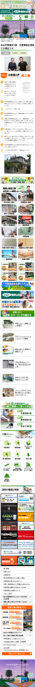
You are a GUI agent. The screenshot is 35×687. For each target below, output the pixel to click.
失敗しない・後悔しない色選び (23, 325)
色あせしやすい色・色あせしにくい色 (22, 379)
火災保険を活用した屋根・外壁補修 (15, 641)
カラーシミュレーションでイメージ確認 (23, 338)
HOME (3, 39)
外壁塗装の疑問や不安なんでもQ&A (15, 587)
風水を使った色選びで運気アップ (23, 350)
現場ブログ (7, 571)
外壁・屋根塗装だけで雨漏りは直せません (17, 584)
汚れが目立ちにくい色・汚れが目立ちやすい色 (23, 364)
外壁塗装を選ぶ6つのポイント (13, 581)
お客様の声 (10, 39)
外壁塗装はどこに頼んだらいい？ (14, 638)
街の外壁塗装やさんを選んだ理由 (14, 578)
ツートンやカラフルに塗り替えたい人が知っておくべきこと (23, 392)
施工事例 (6, 568)
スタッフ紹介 (8, 593)
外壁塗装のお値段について (12, 590)
